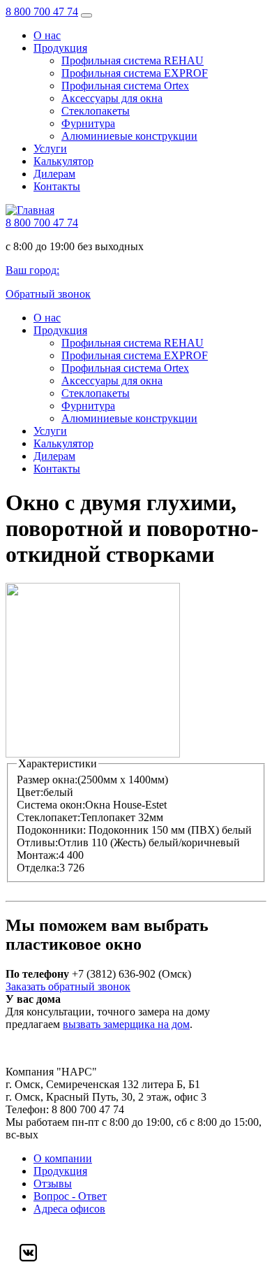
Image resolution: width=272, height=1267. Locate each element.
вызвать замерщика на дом (126, 1024)
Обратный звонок (48, 294)
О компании (62, 1158)
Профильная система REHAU (132, 60)
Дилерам (54, 174)
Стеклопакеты (95, 111)
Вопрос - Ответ (70, 1196)
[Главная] (30, 210)
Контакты (56, 186)
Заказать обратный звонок (68, 986)
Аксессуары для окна (112, 98)
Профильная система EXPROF (134, 73)
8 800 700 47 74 (42, 11)
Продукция (60, 48)
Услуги (50, 148)
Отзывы (52, 1183)
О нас (47, 35)
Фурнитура (88, 123)
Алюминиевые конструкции (129, 136)
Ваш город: (32, 270)
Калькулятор (63, 161)
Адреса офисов (69, 1209)
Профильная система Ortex (125, 86)
